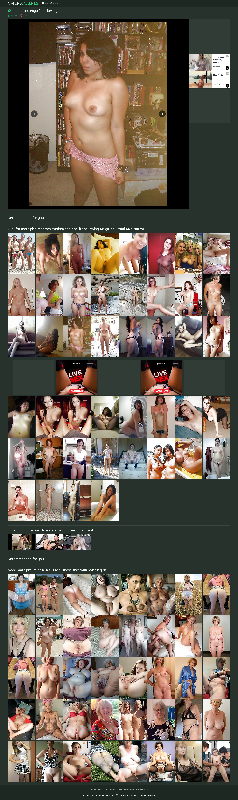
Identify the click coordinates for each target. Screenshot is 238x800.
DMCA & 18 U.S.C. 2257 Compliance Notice (136, 795)
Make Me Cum (219, 75)
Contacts (89, 795)
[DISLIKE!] (21, 16)
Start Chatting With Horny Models (219, 59)
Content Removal (105, 795)
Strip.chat (216, 67)
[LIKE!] (9, 16)
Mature (23, 3)
